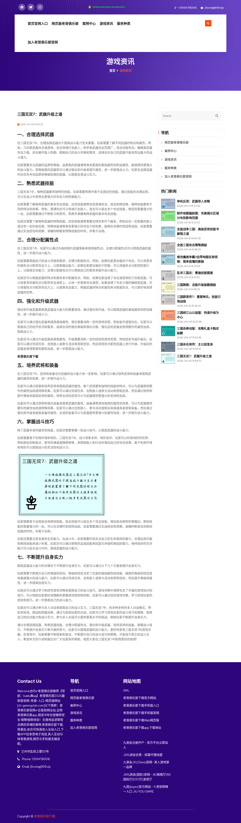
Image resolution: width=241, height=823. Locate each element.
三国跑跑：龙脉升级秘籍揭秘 (196, 285)
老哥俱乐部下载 (44, 816)
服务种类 (123, 23)
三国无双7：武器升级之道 (194, 356)
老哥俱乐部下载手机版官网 (141, 713)
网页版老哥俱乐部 (65, 23)
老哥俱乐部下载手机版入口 (141, 705)
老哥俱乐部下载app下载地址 (142, 728)
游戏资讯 (106, 23)
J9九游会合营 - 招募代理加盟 (142, 755)
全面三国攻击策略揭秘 (192, 245)
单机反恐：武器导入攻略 (193, 201)
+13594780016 (187, 8)
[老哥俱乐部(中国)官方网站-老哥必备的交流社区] (111, 7)
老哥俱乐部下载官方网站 (139, 698)
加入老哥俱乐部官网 (43, 42)
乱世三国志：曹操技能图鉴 (195, 273)
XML (126, 690)
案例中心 (89, 23)
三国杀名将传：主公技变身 (195, 344)
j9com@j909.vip (214, 8)
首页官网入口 (38, 23)
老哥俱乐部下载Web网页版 (141, 720)
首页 (112, 71)
